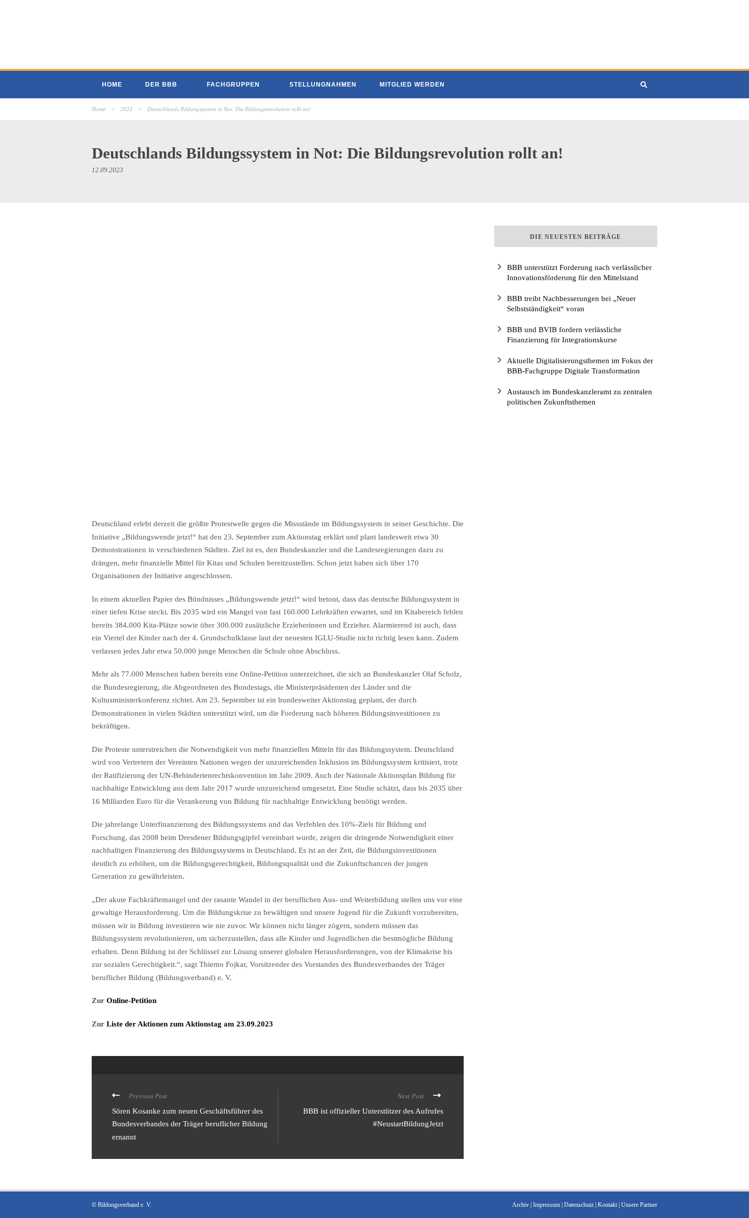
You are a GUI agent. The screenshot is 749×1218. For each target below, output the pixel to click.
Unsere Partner (639, 1204)
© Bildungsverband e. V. (121, 1204)
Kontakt (607, 1204)
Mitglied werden (412, 84)
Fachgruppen (233, 84)
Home (112, 84)
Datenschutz (579, 1204)
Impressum (546, 1204)
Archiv (520, 1204)
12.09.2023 (107, 170)
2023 (126, 109)
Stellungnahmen (323, 84)
